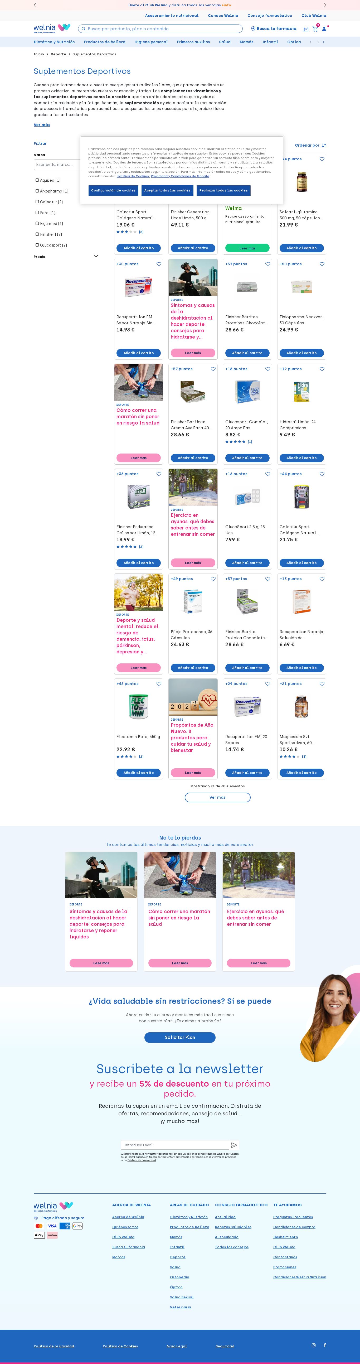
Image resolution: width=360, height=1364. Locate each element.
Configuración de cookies (113, 190)
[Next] (322, 5)
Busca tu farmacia (128, 1247)
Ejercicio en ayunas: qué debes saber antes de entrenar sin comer (193, 524)
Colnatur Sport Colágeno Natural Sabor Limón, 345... (298, 530)
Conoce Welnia (223, 15)
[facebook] (325, 1345)
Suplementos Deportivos (94, 54)
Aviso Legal (177, 1346)
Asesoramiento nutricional (172, 15)
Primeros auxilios (193, 42)
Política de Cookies (120, 1346)
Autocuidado (227, 1237)
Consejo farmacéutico (269, 15)
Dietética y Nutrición (54, 42)
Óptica (294, 42)
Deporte (58, 54)
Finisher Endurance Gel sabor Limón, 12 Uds (135, 530)
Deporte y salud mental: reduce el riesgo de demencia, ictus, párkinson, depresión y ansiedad (137, 636)
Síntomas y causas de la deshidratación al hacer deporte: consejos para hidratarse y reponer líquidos (193, 321)
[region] (181, 170)
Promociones (284, 1267)
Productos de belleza (104, 42)
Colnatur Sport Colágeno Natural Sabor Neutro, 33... (134, 215)
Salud (225, 42)
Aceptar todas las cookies (167, 190)
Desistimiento (285, 1237)
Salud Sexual (182, 1297)
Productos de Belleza (189, 1227)
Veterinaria (180, 1307)
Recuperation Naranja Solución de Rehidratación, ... (301, 635)
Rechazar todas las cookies (224, 190)
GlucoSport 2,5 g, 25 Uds (245, 529)
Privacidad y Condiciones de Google (180, 176)
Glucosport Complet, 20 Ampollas (246, 425)
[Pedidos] (305, 28)
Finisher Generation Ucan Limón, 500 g (190, 215)
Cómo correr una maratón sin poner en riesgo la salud (137, 416)
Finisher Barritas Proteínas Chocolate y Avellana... (246, 320)
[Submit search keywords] (83, 28)
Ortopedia (179, 1277)
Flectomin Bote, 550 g (138, 736)
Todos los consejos (232, 1247)
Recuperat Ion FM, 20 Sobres (246, 739)
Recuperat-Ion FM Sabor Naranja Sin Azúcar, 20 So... (134, 320)
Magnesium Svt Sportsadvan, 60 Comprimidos (296, 740)
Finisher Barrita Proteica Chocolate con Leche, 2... (245, 635)
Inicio (39, 54)
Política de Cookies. (133, 176)
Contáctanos (285, 1257)
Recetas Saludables (233, 1227)
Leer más (247, 248)
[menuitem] (324, 29)
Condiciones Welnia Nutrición (299, 1277)
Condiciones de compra (294, 1227)
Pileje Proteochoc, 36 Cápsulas (191, 634)
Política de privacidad (54, 1346)
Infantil (270, 42)
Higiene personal (151, 42)
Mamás (246, 42)
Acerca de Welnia (128, 1217)
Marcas (118, 1257)
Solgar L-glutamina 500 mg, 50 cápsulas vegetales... (300, 215)
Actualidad (225, 1217)
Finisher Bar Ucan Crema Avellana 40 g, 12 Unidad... (192, 425)
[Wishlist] (321, 159)
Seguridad (225, 1346)
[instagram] (314, 1345)
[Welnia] (52, 28)
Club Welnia (313, 15)
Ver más (218, 797)
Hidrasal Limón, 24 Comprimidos (298, 425)
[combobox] (160, 29)
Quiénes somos (125, 1227)
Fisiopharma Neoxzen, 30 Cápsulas (302, 320)
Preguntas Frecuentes (293, 1217)
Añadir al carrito (139, 248)
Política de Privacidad (142, 1160)
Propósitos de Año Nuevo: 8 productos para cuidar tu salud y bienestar (192, 737)
